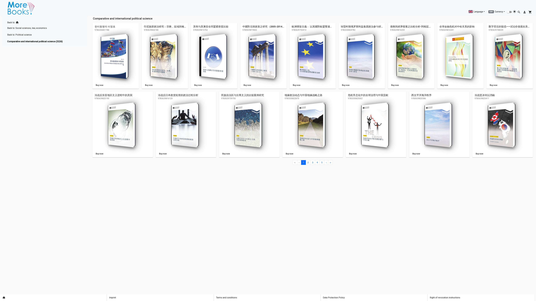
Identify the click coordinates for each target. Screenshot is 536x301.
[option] (36, 22)
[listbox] (36, 31)
